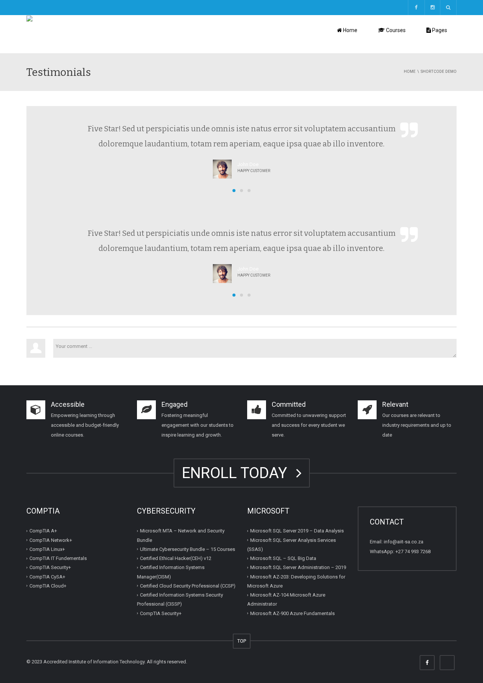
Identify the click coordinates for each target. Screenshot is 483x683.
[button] (234, 190)
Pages (439, 30)
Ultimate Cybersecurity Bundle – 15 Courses (187, 549)
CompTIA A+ (43, 531)
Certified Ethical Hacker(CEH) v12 (175, 558)
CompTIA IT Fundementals (58, 558)
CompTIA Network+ (50, 540)
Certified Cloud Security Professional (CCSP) (187, 586)
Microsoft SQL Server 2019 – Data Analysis (297, 531)
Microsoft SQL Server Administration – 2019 (298, 567)
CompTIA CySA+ (47, 576)
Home (349, 30)
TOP (241, 641)
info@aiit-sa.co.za (403, 542)
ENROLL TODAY (238, 473)
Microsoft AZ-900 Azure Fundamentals (292, 613)
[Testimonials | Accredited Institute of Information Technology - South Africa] (111, 34)
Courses (395, 30)
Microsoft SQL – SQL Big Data (283, 558)
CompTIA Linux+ (47, 549)
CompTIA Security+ (50, 567)
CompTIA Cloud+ (47, 586)
